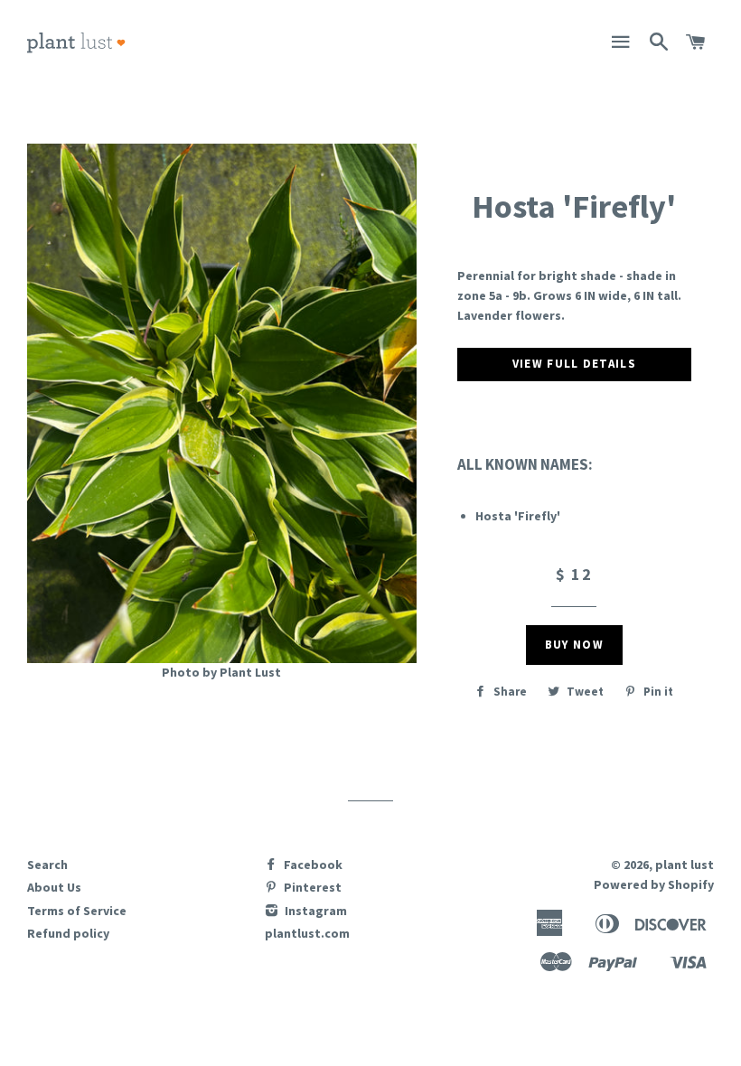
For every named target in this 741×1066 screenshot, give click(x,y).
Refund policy (68, 933)
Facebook (311, 864)
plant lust (684, 864)
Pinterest (311, 887)
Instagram (314, 910)
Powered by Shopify (654, 884)
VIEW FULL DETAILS (574, 363)
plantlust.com (307, 933)
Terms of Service (77, 910)
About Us (54, 887)
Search (47, 864)
